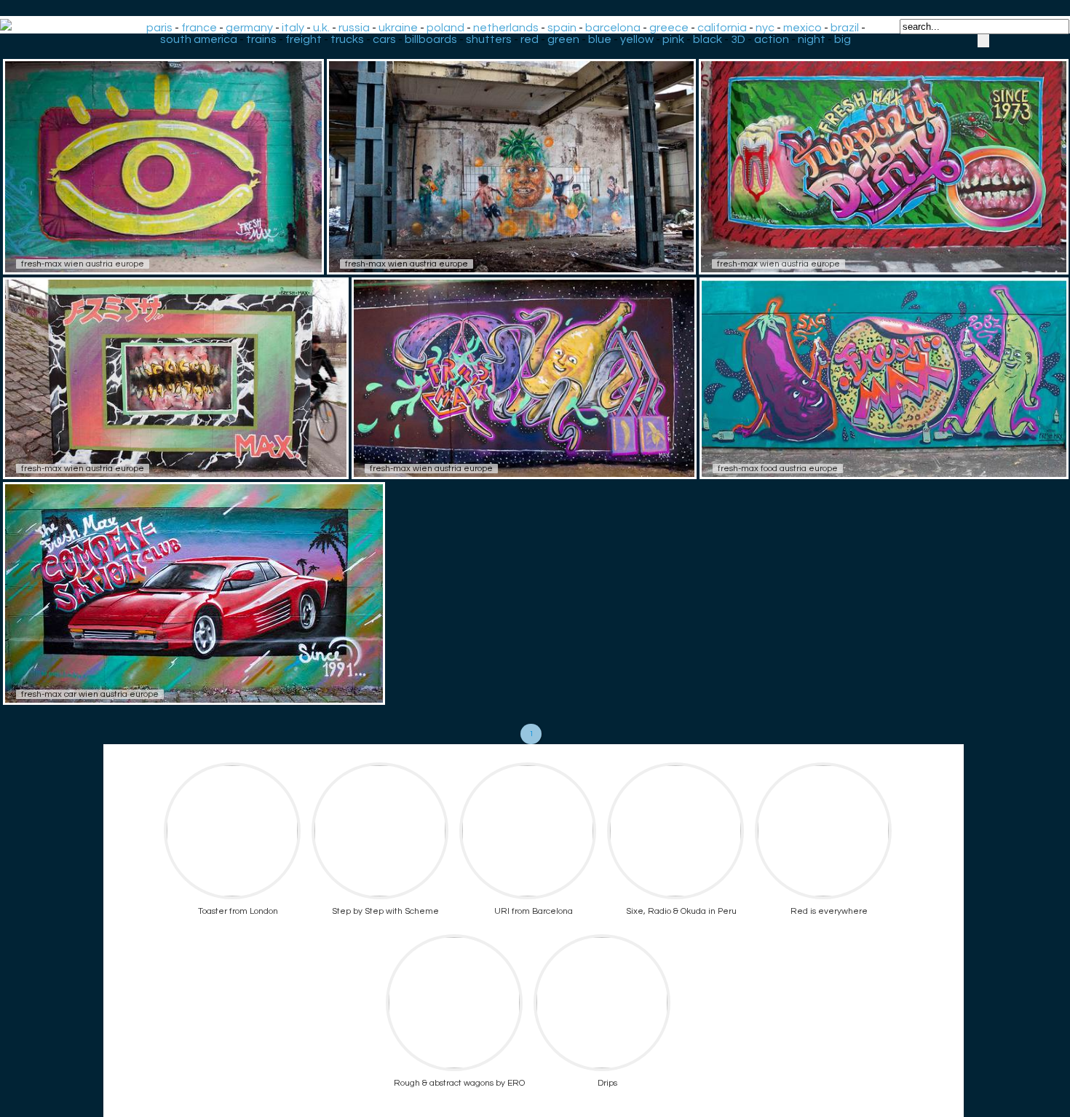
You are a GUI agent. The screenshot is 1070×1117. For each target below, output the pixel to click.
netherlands (506, 27)
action (771, 39)
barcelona (613, 27)
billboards (431, 39)
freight (303, 39)
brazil (845, 27)
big (842, 39)
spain (561, 27)
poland (445, 27)
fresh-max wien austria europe (82, 264)
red (529, 39)
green (563, 39)
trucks (347, 39)
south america (198, 39)
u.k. (321, 27)
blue (599, 39)
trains (261, 39)
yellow (637, 39)
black (707, 39)
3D (738, 39)
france (199, 27)
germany (249, 27)
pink (673, 39)
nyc (765, 27)
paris (159, 27)
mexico (802, 27)
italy (293, 27)
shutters (489, 39)
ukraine (398, 27)
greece (669, 27)
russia (354, 27)
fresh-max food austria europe (778, 468)
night (811, 39)
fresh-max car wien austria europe (90, 694)
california (722, 27)
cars (384, 39)
